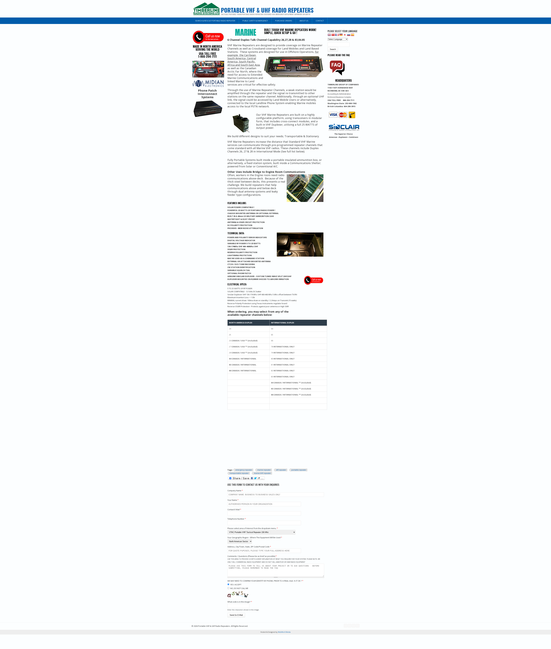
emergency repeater (243, 470)
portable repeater (298, 470)
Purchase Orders (283, 20)
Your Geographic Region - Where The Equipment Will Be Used (254, 537)
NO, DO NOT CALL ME (239, 588)
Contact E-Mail (234, 509)
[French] (337, 35)
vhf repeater (281, 470)
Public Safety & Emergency (255, 20)
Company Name (235, 490)
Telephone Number (236, 519)
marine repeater (264, 470)
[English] (329, 35)
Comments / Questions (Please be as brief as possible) (252, 556)
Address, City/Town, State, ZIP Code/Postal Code (249, 546)
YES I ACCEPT (235, 584)
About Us (303, 20)
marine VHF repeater (262, 473)
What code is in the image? (239, 601)
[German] (341, 35)
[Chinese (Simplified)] (333, 35)
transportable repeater (239, 473)
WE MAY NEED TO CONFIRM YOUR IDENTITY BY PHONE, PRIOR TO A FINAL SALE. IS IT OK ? (265, 581)
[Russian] (348, 35)
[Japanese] (345, 35)
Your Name (232, 500)
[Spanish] (352, 35)
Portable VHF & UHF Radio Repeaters (267, 10)
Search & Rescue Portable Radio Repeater (215, 20)
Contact (320, 20)
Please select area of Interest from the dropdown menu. (252, 528)
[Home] (206, 8)
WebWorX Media (284, 632)
